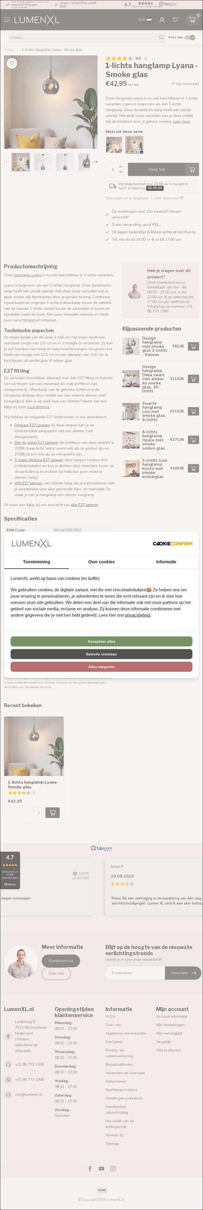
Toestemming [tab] (36, 562)
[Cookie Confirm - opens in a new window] (172, 543)
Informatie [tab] (166, 562)
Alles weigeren (101, 667)
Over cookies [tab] (101, 562)
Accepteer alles (102, 641)
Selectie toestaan (101, 654)
